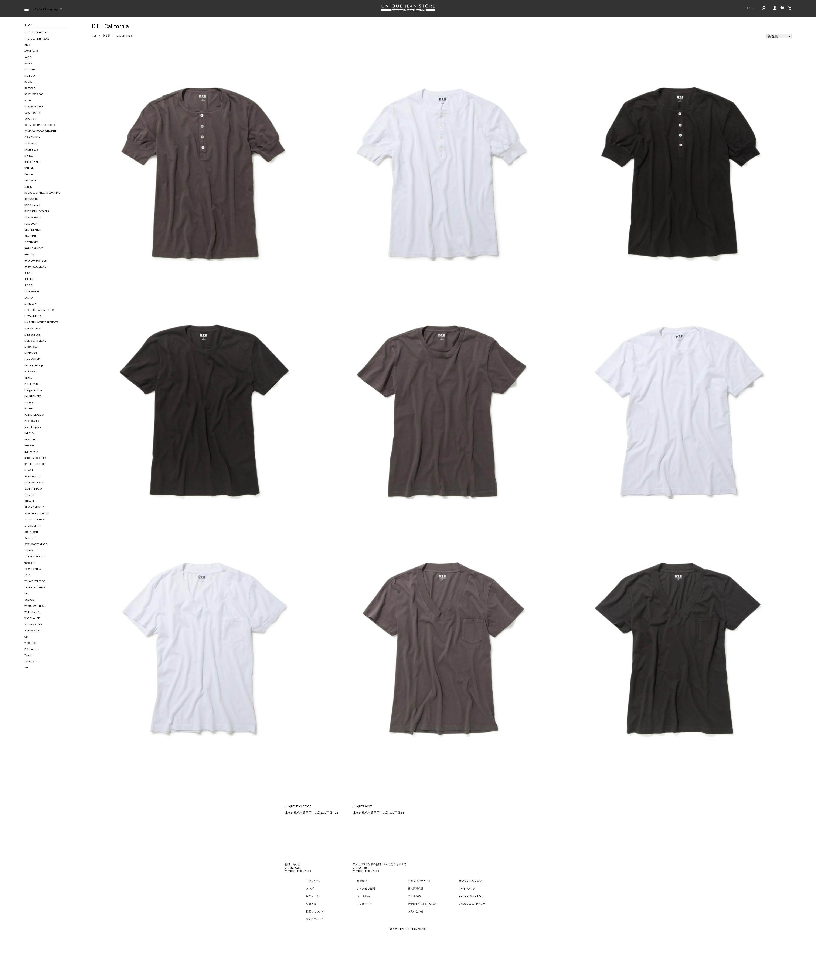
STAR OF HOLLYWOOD (36, 513)
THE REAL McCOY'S (35, 556)
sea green (29, 495)
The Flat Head (32, 217)
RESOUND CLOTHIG (35, 458)
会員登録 (311, 904)
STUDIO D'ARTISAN (35, 519)
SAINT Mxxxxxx (32, 476)
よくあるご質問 (366, 888)
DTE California (32, 205)
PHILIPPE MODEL (33, 396)
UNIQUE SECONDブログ (472, 904)
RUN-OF (28, 470)
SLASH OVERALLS (34, 507)
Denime (28, 174)
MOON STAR (31, 347)
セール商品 (363, 896)
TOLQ (27, 575)
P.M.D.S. (29, 402)
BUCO (27, 100)
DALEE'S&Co (31, 149)
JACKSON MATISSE (35, 260)
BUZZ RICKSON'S (34, 106)
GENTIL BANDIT (32, 230)
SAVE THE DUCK (33, 488)
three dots (30, 562)
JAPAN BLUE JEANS (35, 267)
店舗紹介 (362, 881)
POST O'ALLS (31, 421)
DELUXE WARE (32, 162)
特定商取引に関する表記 (422, 904)
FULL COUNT (31, 223)
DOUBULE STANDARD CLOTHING (42, 193)
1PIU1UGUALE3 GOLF (36, 32)
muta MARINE (32, 359)
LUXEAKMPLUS (32, 316)
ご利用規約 (414, 896)
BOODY (28, 82)
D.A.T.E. (28, 156)
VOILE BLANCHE (33, 612)
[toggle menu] (26, 8)
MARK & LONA (32, 328)
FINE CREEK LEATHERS (36, 211)
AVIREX (28, 57)
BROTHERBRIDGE (33, 94)
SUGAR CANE (31, 532)
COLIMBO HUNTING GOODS (39, 125)
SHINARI (29, 501)
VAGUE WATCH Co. (34, 606)
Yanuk (28, 655)
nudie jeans (31, 371)
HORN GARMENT (33, 248)
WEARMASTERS (33, 624)
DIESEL (28, 186)
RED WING (29, 445)
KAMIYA (28, 297)
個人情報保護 (415, 888)
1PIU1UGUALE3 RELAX (36, 38)
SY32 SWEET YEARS (35, 544)
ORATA (28, 378)
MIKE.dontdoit (32, 334)
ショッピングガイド (419, 881)
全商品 (106, 35)
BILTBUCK (29, 75)
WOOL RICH (30, 643)
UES (26, 593)
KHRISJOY (30, 304)
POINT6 (28, 408)
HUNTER (29, 254)
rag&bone (29, 439)
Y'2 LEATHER (31, 649)
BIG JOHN (29, 69)
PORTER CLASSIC (34, 415)
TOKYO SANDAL (33, 569)
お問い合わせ (415, 911)
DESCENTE (30, 180)
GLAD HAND (30, 236)
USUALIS (29, 599)
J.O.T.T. (28, 285)
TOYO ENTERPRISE (34, 581)
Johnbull (29, 279)
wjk (26, 636)
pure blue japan (33, 427)
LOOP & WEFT (31, 291)
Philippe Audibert (33, 390)
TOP (94, 35)
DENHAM (29, 168)
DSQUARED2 (31, 199)
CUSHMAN (30, 143)
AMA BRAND (31, 51)
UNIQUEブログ (467, 888)
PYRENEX (29, 433)
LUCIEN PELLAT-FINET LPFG (39, 310)
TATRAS (28, 550)
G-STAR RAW (31, 242)
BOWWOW (30, 88)
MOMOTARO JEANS (35, 341)
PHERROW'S (31, 384)
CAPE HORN (30, 119)
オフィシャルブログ (470, 881)
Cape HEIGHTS (32, 112)
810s (27, 45)
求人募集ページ (315, 919)
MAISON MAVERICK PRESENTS (41, 322)
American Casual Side (471, 896)
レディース (312, 896)
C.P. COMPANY (32, 137)
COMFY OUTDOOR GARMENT (40, 131)
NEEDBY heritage (33, 365)
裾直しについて (315, 911)
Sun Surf (29, 538)
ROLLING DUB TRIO (34, 464)
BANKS (28, 63)
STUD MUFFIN (32, 525)
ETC (26, 667)
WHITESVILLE (31, 630)
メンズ (310, 888)
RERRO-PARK (31, 452)
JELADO (28, 273)
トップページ (313, 881)
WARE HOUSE (32, 618)
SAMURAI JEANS (33, 482)
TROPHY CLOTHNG (34, 587)
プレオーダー (364, 904)
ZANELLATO (30, 661)
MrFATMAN (30, 353)
